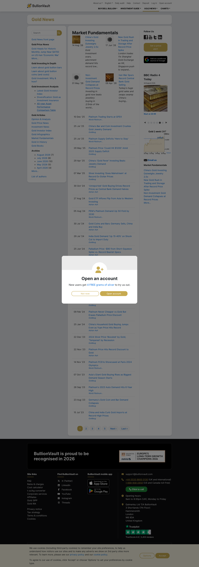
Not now (85, 293)
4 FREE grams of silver (100, 284)
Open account (114, 293)
